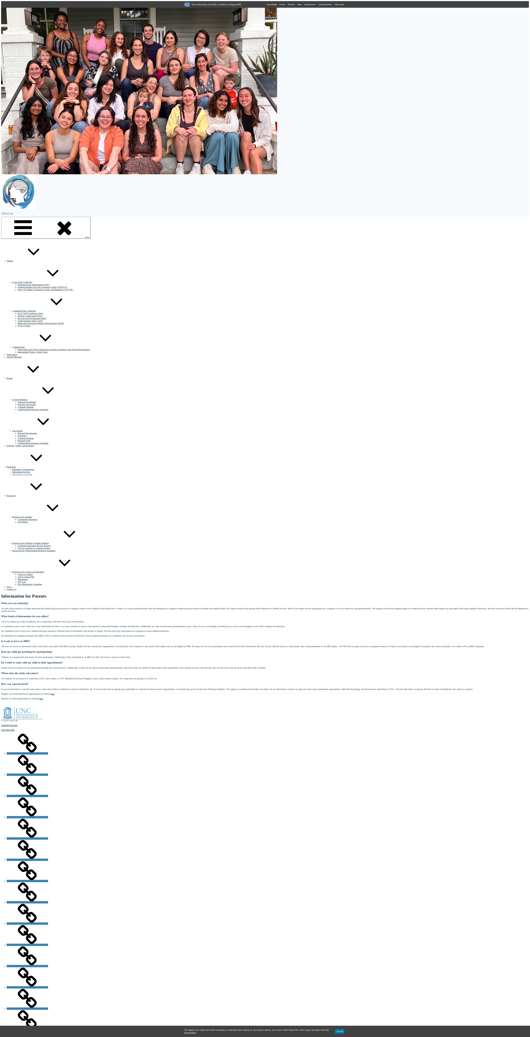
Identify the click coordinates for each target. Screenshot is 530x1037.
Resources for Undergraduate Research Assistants (33, 551)
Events (282, 4)
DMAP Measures (14, 357)
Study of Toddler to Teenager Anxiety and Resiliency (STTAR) (45, 289)
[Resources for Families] (27, 987)
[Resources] (27, 945)
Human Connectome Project (30, 316)
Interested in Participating (23, 469)
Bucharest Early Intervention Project (33, 285)
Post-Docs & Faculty (27, 404)
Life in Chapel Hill (26, 577)
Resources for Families (22, 517)
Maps (299, 4)
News (9, 587)
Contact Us (11, 589)
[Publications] (27, 923)
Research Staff (24, 441)
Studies (10, 261)
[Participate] (27, 881)
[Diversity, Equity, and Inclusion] (27, 817)
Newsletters (23, 522)
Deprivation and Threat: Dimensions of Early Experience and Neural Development (54, 349)
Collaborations (18, 347)
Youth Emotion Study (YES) (30, 321)
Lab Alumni (17, 431)
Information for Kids (21, 472)
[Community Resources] (27, 775)
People (10, 378)
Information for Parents (22, 474)
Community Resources (28, 519)
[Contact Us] (27, 796)
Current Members (19, 399)
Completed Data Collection (24, 311)
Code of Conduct (25, 574)
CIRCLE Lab (7, 213)
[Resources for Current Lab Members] (27, 966)
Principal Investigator (27, 402)
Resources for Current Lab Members (28, 572)
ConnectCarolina (325, 4)
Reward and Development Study (32, 318)
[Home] (27, 753)
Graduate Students (26, 407)
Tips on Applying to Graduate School (34, 548)
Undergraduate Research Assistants (33, 409)
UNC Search (339, 4)
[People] (27, 902)
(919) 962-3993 (8, 730)
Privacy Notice (190, 1033)
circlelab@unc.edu (9, 725)
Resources (11, 496)
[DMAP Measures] (27, 838)
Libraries (291, 4)
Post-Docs (22, 436)
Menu (87, 237)
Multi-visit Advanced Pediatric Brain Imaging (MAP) (41, 323)
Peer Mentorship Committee (30, 584)
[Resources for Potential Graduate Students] (27, 1008)
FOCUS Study (24, 326)
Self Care (22, 582)
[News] (27, 860)
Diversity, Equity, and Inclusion (20, 446)
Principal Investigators (27, 433)
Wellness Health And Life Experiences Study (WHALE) (42, 287)
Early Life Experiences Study (30, 313)
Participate (11, 467)
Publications (12, 354)
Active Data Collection (22, 282)
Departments (310, 4)
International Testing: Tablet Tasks (32, 352)
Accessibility (272, 4)
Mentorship (23, 579)
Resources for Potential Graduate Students (30, 543)
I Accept (339, 1031)
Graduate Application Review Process (34, 546)
